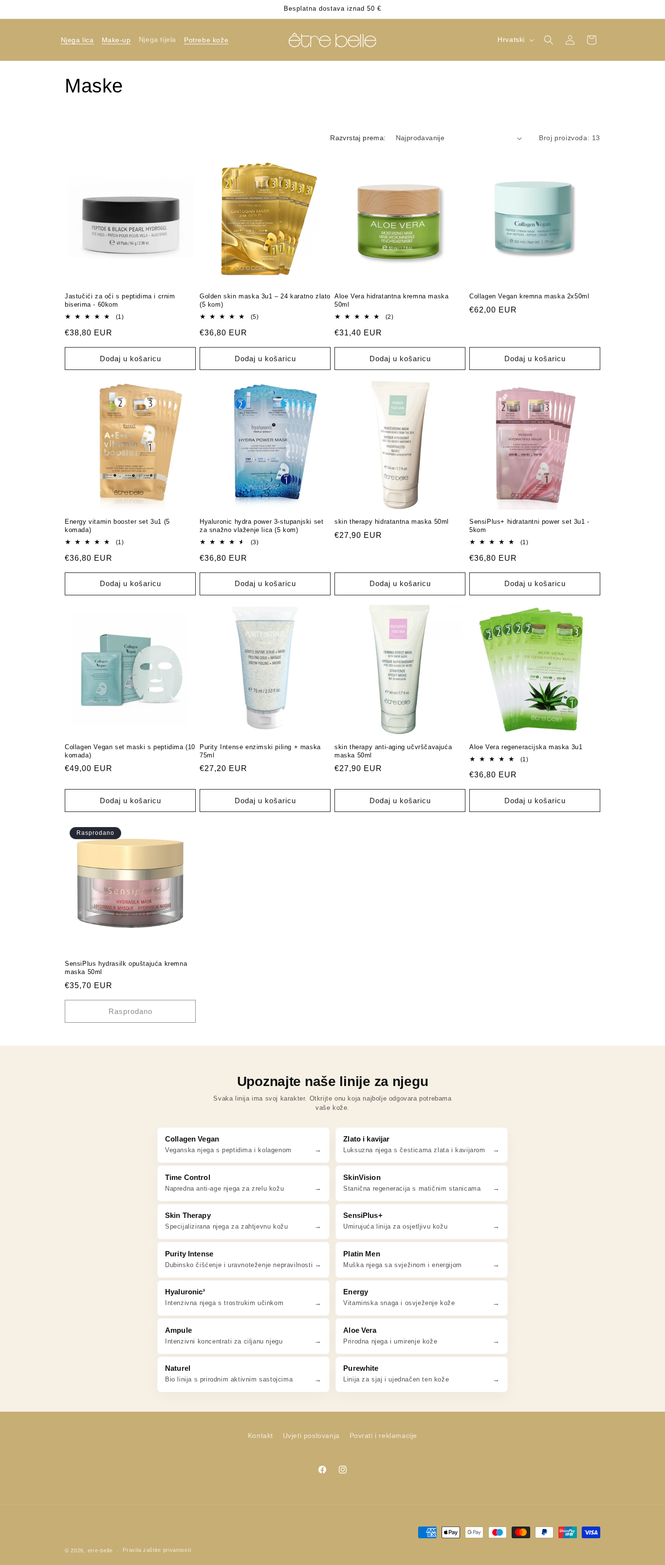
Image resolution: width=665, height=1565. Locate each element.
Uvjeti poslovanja (311, 1435)
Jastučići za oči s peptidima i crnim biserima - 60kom (120, 300)
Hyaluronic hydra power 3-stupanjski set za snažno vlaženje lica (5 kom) (261, 526)
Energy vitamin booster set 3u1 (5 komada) (117, 526)
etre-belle (100, 1550)
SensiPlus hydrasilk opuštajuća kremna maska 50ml (126, 968)
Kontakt (260, 1435)
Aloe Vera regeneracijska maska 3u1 (525, 747)
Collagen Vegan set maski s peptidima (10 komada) (130, 751)
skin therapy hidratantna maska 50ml (391, 521)
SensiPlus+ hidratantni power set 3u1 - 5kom (529, 526)
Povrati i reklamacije (384, 1435)
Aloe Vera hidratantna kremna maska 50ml (391, 300)
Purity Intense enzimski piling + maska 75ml (260, 751)
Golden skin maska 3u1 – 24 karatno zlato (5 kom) (265, 300)
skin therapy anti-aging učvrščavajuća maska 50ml (393, 751)
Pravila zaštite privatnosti (157, 1550)
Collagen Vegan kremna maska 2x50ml (529, 296)
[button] (77, 40)
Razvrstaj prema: (358, 138)
